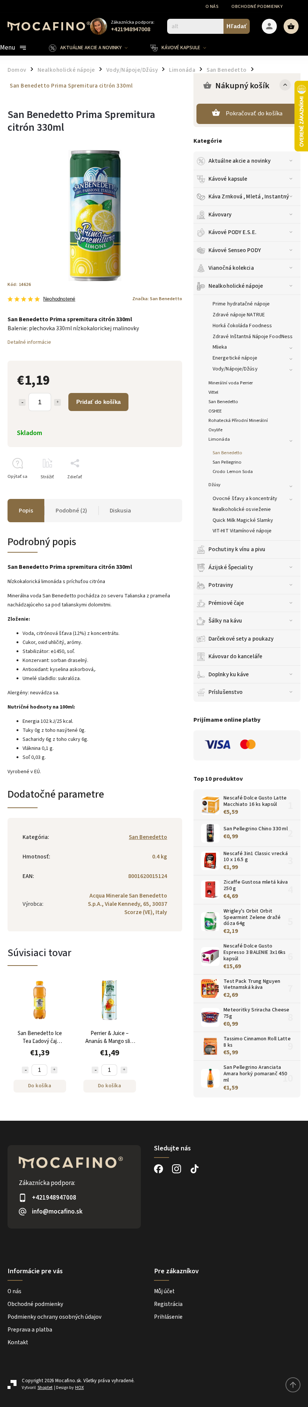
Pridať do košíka (98, 402)
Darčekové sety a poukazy (240, 639)
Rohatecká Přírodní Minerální (238, 420)
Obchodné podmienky (256, 6)
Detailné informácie (29, 342)
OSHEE (215, 411)
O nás (212, 6)
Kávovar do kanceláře (235, 656)
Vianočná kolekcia (231, 268)
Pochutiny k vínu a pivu (236, 549)
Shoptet (45, 1387)
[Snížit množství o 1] (25, 1070)
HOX (79, 1387)
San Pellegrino (227, 462)
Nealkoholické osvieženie (242, 509)
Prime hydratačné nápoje (241, 304)
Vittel (213, 392)
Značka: (157, 298)
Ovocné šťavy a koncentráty (245, 498)
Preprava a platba (30, 1329)
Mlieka (220, 347)
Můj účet (164, 1291)
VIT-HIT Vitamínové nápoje (242, 531)
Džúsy (214, 484)
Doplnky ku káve (228, 674)
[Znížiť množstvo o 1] (22, 402)
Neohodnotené (59, 299)
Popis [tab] (26, 510)
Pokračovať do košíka (254, 113)
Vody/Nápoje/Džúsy (235, 369)
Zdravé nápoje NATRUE (239, 315)
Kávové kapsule (227, 179)
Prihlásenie (168, 1317)
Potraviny (220, 585)
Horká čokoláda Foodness (242, 325)
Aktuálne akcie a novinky (239, 161)
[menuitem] (94, 48)
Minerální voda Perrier (230, 382)
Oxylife (215, 429)
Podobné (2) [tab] (71, 510)
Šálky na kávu (225, 621)
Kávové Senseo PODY (234, 250)
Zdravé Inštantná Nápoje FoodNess (253, 336)
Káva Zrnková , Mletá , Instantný (248, 196)
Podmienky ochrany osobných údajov (54, 1317)
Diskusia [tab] (120, 510)
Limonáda (219, 439)
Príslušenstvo (225, 692)
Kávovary (219, 214)
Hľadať (236, 26)
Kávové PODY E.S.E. (232, 232)
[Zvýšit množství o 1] (54, 1070)
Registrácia (168, 1304)
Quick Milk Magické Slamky (243, 520)
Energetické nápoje (235, 358)
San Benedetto (223, 401)
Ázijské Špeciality (230, 567)
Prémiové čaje (226, 603)
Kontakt (18, 1342)
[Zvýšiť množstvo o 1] (57, 402)
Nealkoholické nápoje (235, 286)
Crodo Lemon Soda (233, 471)
